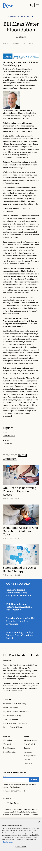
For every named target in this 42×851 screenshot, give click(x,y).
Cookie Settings (21, 847)
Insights (6, 736)
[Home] (21, 655)
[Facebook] (4, 803)
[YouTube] (18, 803)
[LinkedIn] (11, 803)
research (14, 261)
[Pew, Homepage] (8, 5)
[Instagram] (8, 803)
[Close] (39, 821)
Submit (34, 780)
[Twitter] (15, 803)
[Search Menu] (31, 5)
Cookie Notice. (8, 842)
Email (4, 776)
